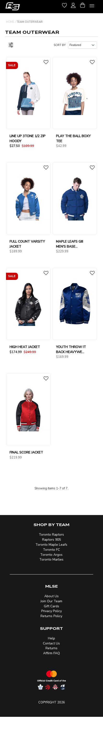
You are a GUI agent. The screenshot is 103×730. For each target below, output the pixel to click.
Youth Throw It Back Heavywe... (71, 349)
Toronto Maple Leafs (51, 544)
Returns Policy (51, 616)
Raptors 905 (51, 539)
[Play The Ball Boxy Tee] (75, 93)
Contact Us (51, 643)
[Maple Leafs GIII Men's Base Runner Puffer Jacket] (75, 198)
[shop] (13, 6)
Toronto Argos (51, 554)
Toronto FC (51, 549)
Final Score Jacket (26, 452)
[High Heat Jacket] (28, 303)
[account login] (73, 5)
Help (51, 638)
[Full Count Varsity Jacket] (28, 198)
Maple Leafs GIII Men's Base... (69, 244)
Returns (51, 648)
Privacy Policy (51, 611)
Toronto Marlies (51, 559)
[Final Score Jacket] (28, 409)
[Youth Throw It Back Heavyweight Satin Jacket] (75, 303)
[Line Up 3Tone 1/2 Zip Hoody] (28, 93)
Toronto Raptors (51, 534)
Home (10, 22)
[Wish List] (64, 4)
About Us (51, 596)
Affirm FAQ (51, 653)
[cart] (82, 4)
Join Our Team (51, 601)
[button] (46, 62)
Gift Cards (51, 606)
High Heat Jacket (25, 347)
